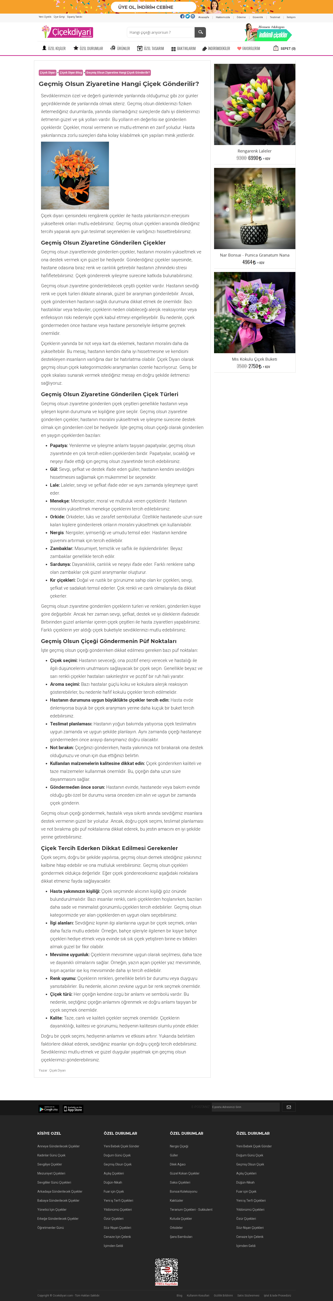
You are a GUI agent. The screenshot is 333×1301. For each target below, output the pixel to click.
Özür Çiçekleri (113, 1218)
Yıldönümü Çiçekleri (118, 1209)
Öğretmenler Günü (50, 1228)
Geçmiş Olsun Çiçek (118, 1164)
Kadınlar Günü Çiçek (51, 1155)
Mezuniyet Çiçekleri (51, 1173)
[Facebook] (182, 16)
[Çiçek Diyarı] (67, 31)
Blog (179, 1295)
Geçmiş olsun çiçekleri (138, 223)
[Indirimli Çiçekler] (268, 31)
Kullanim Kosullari (198, 1295)
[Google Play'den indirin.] (48, 1109)
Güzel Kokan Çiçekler (185, 1173)
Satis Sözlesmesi (248, 1295)
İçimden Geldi (113, 1246)
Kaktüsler (176, 1200)
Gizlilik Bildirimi (223, 1295)
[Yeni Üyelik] (166, 6)
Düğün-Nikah (113, 1182)
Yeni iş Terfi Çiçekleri (118, 1200)
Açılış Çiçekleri (114, 1173)
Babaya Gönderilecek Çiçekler (58, 1200)
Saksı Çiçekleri (180, 1182)
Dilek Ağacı (178, 1164)
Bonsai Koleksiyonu (183, 1191)
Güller (174, 1155)
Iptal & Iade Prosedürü (277, 1295)
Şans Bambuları (181, 1237)
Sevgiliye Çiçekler (49, 1164)
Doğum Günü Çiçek (117, 1155)
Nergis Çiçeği (179, 1146)
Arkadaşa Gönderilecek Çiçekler (59, 1191)
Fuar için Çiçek (114, 1191)
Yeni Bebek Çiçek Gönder (121, 1146)
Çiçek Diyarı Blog (71, 72)
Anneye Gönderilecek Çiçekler (58, 1146)
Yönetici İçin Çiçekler (52, 1209)
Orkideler (176, 1228)
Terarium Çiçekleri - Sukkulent (191, 1209)
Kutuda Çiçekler (181, 1218)
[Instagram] (193, 16)
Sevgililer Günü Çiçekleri (54, 1182)
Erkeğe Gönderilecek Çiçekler (58, 1218)
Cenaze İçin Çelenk (117, 1237)
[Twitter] (187, 16)
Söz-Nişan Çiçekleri (117, 1228)
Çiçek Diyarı (47, 72)
